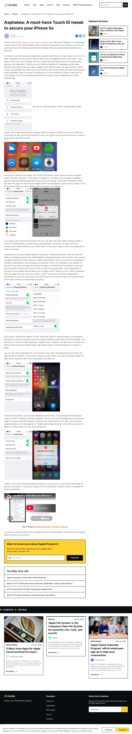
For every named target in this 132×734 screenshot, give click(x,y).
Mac (58, 5)
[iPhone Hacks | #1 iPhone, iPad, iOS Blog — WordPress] (11, 4)
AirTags (6, 610)
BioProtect (35, 42)
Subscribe (75, 558)
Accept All (122, 730)
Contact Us (50, 701)
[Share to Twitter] (80, 35)
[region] (66, 729)
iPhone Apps (50, 710)
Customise (109, 730)
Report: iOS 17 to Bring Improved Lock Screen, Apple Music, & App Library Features (39, 583)
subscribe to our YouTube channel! (51, 527)
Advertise (49, 719)
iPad (34, 5)
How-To (50, 5)
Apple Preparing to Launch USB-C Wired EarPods (26, 578)
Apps (42, 5)
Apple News (50, 705)
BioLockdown (24, 42)
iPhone (26, 5)
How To (49, 714)
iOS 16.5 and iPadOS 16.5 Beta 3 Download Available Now (29, 589)
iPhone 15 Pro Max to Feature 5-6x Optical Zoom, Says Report (31, 595)
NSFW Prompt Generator (83, 5)
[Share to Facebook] (76, 35)
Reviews (66, 5)
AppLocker (48, 42)
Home (6, 14)
